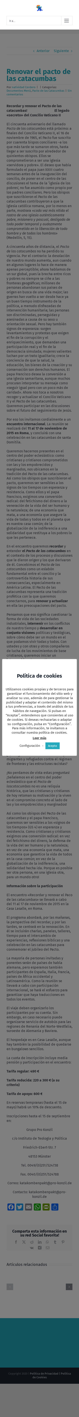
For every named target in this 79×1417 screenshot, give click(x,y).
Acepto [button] (52, 745)
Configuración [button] (30, 746)
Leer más (39, 738)
